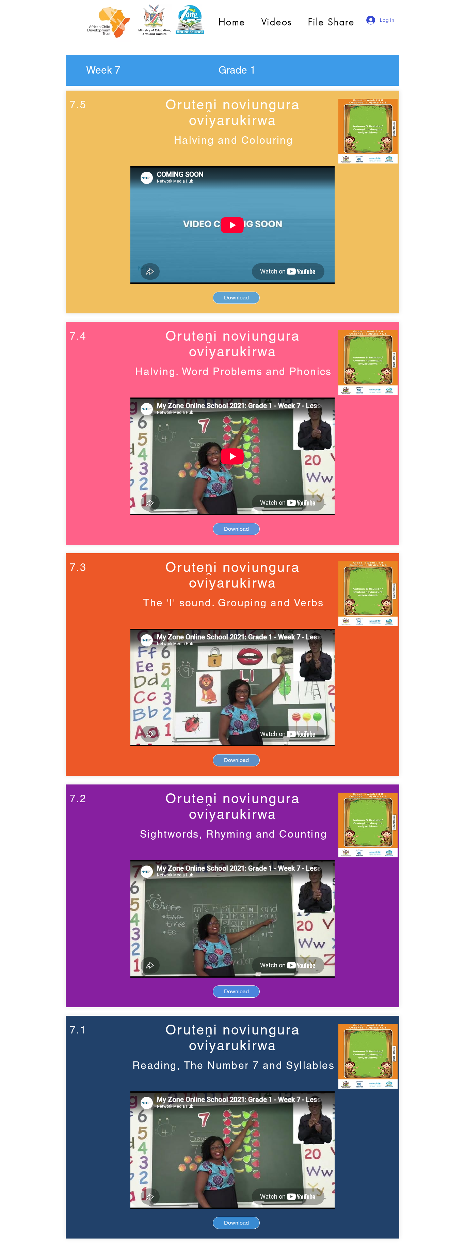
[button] (103, 70)
